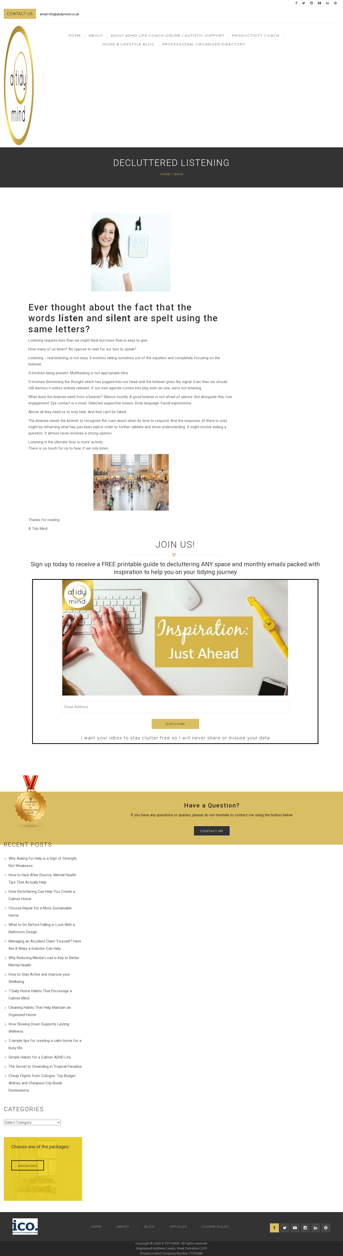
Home (75, 35)
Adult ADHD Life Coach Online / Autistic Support (167, 35)
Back (178, 174)
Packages (27, 1166)
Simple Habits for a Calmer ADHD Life (40, 1057)
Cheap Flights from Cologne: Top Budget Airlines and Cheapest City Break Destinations (42, 1083)
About (123, 1226)
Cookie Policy (216, 1226)
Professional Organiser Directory (204, 44)
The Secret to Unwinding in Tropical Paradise (45, 1066)
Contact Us (20, 14)
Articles (178, 1226)
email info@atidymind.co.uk (59, 14)
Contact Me (211, 831)
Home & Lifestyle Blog (129, 44)
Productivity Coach (255, 35)
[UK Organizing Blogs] (31, 802)
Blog (149, 1226)
